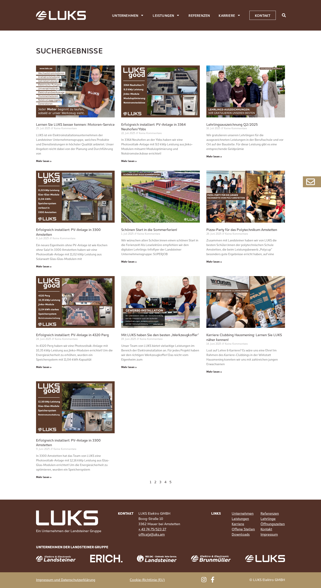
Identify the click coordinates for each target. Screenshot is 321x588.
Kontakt (266, 528)
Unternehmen (125, 15)
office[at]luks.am (151, 534)
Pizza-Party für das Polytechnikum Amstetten (241, 229)
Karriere (227, 15)
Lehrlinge (268, 518)
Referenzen (199, 15)
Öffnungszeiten (273, 523)
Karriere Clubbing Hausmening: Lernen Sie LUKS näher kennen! (244, 337)
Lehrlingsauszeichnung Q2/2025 (232, 124)
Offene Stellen (243, 528)
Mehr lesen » (44, 161)
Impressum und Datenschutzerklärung (65, 579)
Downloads (241, 534)
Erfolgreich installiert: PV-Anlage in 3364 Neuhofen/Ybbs (153, 126)
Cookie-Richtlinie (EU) (147, 579)
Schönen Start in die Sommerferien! (149, 229)
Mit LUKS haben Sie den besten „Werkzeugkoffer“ (160, 334)
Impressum (269, 534)
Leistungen (163, 15)
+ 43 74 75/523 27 (152, 528)
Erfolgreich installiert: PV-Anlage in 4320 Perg (72, 334)
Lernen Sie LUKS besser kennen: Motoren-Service (75, 124)
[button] (283, 15)
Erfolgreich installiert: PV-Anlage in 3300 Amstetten (68, 232)
